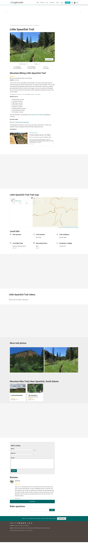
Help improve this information (36, 114)
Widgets (27, 525)
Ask (52, 510)
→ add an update (37, 94)
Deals (57, 2)
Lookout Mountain (17, 395)
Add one (37, 248)
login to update (62, 239)
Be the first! (38, 237)
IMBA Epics (30, 528)
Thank (19, 498)
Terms (28, 530)
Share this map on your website (73, 227)
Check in (41, 64)
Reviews (42, 2)
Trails (37, 2)
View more (15, 248)
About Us (17, 525)
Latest (62, 2)
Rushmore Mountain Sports (19, 246)
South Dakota (26, 25)
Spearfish (31, 25)
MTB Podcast (17, 528)
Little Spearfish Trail (36, 25)
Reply (16, 498)
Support (67, 2)
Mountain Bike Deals (45, 528)
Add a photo (30, 64)
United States (22, 25)
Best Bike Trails (24, 528)
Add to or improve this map (62, 227)
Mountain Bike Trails (15, 25)
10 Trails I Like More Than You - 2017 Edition (40, 135)
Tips (47, 2)
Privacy (31, 530)
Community (52, 2)
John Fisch (17, 94)
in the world (16, 80)
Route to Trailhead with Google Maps (20, 122)
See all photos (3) (49, 59)
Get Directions (23, 64)
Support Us (22, 525)
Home (11, 25)
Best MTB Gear (37, 528)
